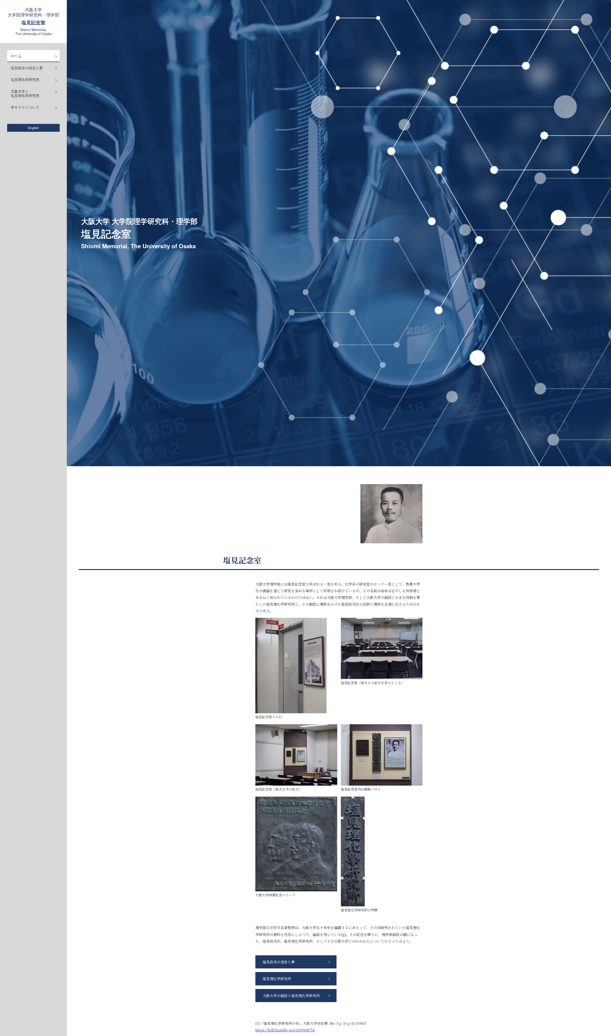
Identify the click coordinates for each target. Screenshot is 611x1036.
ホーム (16, 55)
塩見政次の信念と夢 (27, 67)
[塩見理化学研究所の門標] (353, 851)
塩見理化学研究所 (25, 79)
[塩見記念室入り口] (291, 665)
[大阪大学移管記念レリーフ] (296, 844)
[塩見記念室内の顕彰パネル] (382, 755)
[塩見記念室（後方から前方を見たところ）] (382, 648)
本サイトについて (25, 107)
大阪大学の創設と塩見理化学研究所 (291, 995)
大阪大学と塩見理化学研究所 (25, 93)
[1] (343, 934)
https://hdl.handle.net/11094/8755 (285, 1029)
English (33, 128)
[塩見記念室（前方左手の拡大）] (296, 755)
